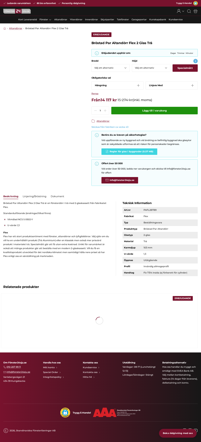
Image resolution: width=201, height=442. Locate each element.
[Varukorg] (195, 11)
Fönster (44, 19)
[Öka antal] (105, 110)
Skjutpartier (107, 19)
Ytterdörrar (76, 19)
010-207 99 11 (14, 367)
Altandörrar (60, 19)
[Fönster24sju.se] (17, 11)
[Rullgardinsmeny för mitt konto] (181, 11)
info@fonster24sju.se (18, 372)
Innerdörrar (91, 19)
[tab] (11, 196)
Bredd (94, 61)
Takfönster (123, 19)
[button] (195, 3)
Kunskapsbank (157, 19)
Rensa (94, 93)
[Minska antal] (95, 110)
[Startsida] (4, 28)
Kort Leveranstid (27, 19)
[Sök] (189, 11)
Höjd (134, 61)
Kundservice (176, 19)
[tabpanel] (56, 229)
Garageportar (139, 19)
